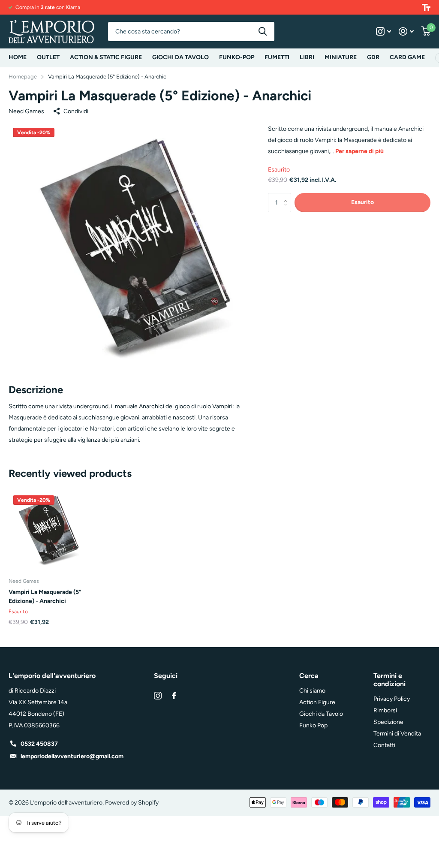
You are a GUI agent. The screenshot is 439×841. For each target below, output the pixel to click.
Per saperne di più (359, 151)
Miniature (341, 57)
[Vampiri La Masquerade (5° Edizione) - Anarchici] (48, 530)
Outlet (48, 57)
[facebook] (174, 695)
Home (18, 57)
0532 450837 (39, 744)
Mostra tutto (106, 57)
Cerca (262, 31)
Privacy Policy (391, 698)
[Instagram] (158, 695)
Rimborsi (385, 710)
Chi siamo (312, 690)
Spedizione (388, 722)
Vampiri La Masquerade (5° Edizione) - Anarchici (45, 596)
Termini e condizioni (389, 680)
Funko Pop (313, 725)
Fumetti (277, 57)
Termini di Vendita (397, 733)
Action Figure (317, 702)
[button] (287, 195)
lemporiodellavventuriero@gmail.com (72, 756)
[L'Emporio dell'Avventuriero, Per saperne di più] (383, 31)
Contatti (384, 745)
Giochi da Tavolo (321, 713)
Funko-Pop (236, 57)
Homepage (23, 76)
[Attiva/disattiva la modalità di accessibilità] (426, 7)
